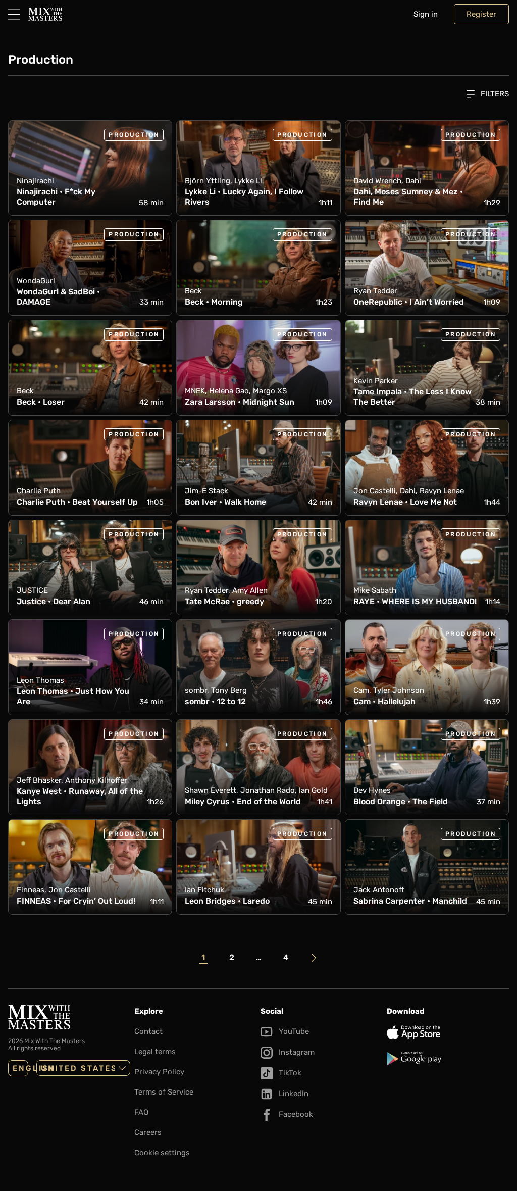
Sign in (425, 14)
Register (481, 14)
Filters (494, 93)
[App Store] (448, 1032)
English (20, 1068)
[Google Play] (448, 1059)
